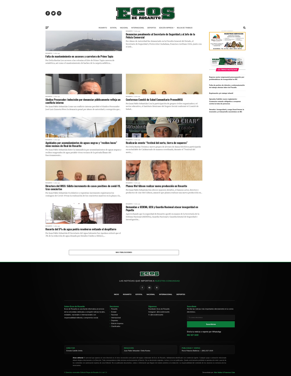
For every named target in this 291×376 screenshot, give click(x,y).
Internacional (137, 28)
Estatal (113, 28)
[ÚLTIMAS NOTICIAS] (227, 61)
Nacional (124, 28)
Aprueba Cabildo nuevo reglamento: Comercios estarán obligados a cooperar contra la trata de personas (225, 101)
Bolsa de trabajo (184, 28)
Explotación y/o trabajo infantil (221, 93)
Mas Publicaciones (124, 252)
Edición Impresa (166, 28)
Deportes (151, 28)
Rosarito (103, 28)
